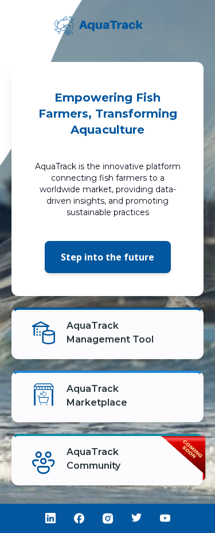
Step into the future (107, 257)
